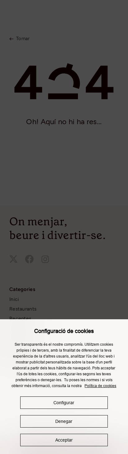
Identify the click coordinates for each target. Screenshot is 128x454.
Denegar (63, 421)
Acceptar (64, 440)
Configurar (63, 402)
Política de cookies (100, 386)
